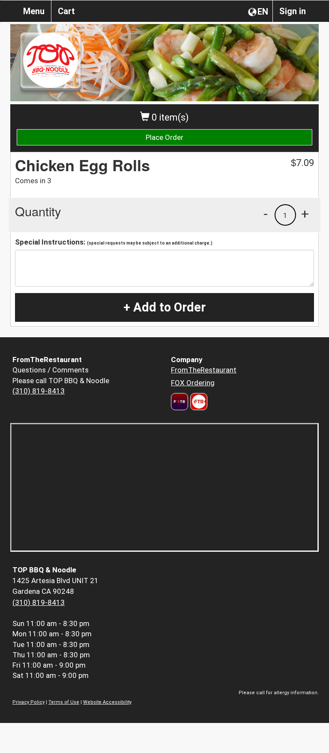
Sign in (292, 11)
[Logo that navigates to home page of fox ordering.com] (197, 401)
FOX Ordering (193, 382)
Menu (34, 11)
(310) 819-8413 (38, 391)
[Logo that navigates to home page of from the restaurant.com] (179, 401)
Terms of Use (63, 702)
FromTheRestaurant (203, 370)
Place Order (164, 137)
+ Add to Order (164, 307)
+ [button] (305, 214)
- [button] (265, 214)
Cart (66, 11)
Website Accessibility (107, 702)
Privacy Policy (28, 702)
